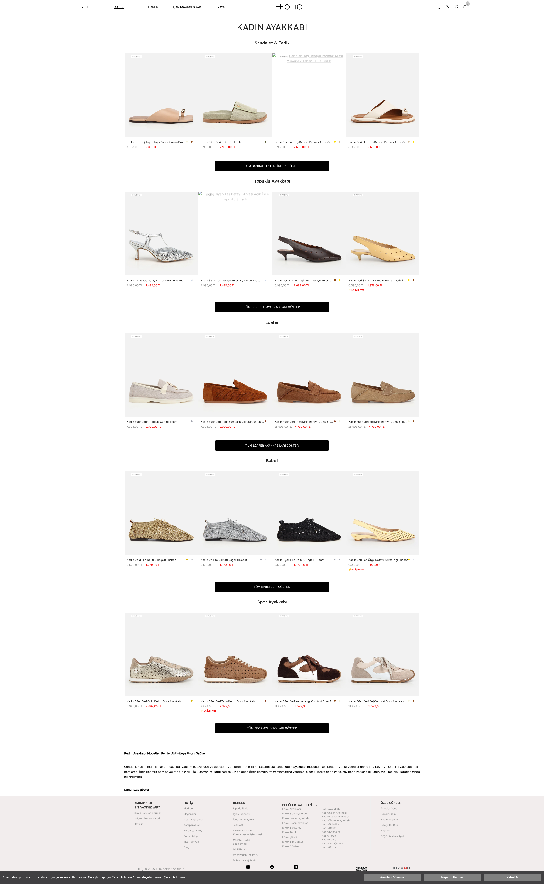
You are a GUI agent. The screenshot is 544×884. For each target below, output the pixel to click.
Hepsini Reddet (452, 877)
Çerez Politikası (174, 877)
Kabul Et (512, 877)
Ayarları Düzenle (392, 877)
